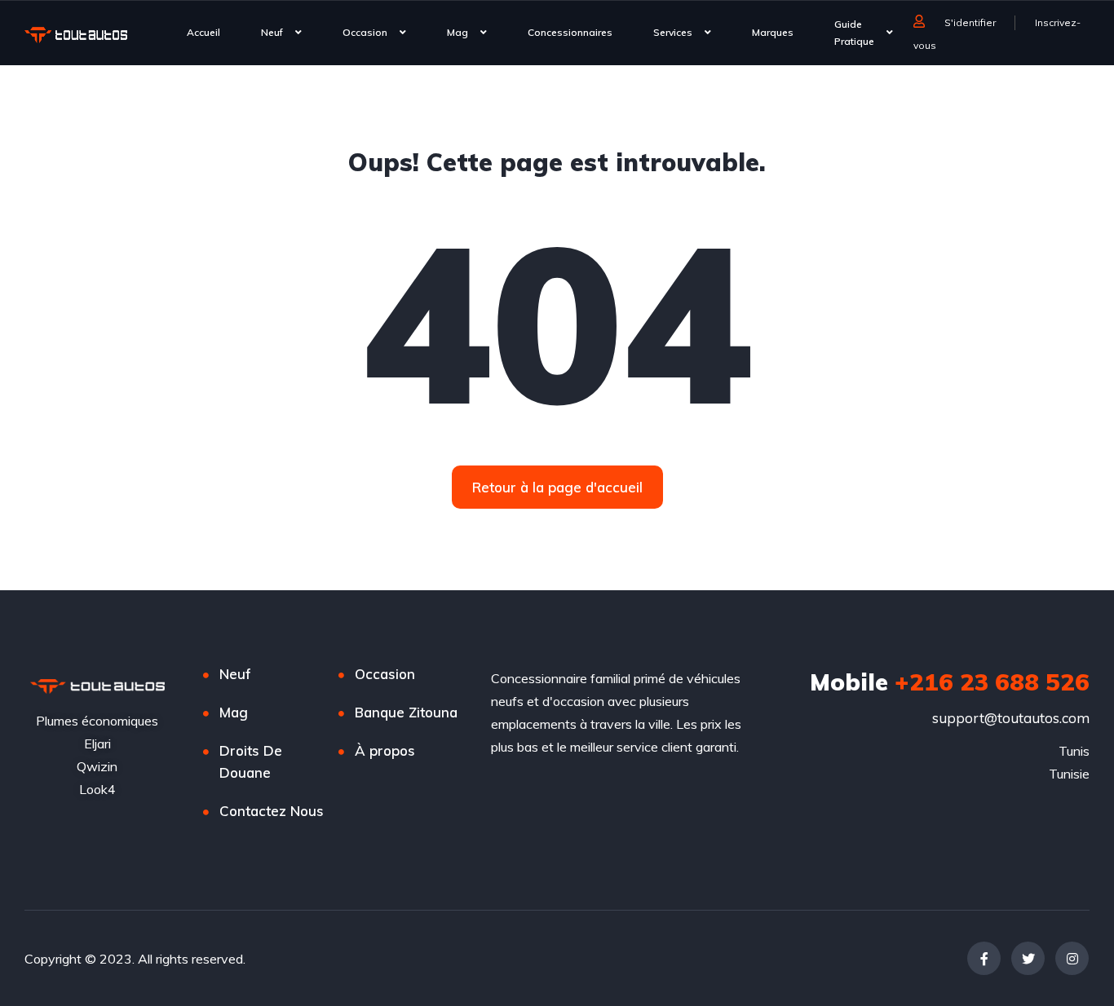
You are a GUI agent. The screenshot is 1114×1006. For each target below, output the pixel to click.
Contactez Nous (271, 810)
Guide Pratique (854, 32)
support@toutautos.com (1011, 717)
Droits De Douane (250, 761)
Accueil (203, 32)
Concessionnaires (570, 32)
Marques (773, 32)
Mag (457, 32)
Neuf (272, 32)
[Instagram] (1072, 958)
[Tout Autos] (75, 34)
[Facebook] (984, 958)
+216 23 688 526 (950, 681)
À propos (385, 750)
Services (672, 32)
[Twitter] (1028, 958)
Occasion (365, 32)
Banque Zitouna (406, 712)
